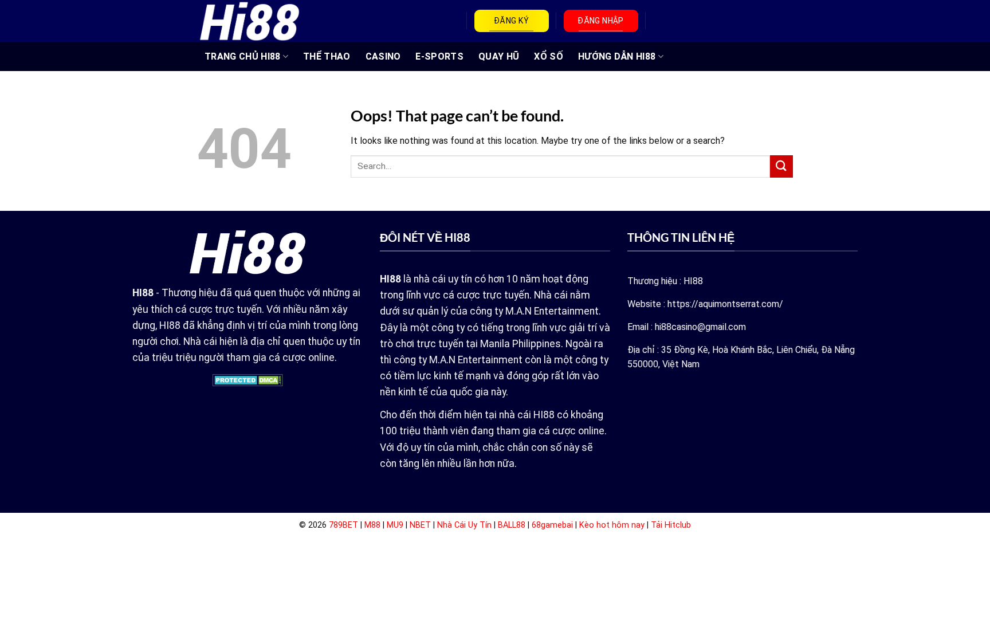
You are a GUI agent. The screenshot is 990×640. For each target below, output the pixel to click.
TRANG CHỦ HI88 (242, 56)
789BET (343, 525)
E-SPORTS (439, 56)
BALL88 (511, 525)
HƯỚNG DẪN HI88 (616, 56)
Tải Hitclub (671, 525)
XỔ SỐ (548, 56)
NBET (420, 525)
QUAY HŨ (498, 56)
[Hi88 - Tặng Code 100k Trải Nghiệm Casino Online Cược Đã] (249, 20)
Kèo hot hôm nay (612, 525)
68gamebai (552, 525)
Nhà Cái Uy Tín (464, 525)
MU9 (395, 525)
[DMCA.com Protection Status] (248, 379)
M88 (372, 525)
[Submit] (781, 166)
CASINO (383, 56)
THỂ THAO (327, 56)
